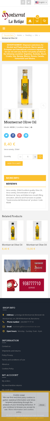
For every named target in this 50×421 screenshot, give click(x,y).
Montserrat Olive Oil (12, 244)
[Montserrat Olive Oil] (9, 114)
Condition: (20, 127)
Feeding (28, 35)
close (41, 405)
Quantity (7, 156)
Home (19, 35)
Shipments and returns (11, 351)
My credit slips (7, 390)
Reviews (11, 183)
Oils (36, 35)
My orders (6, 381)
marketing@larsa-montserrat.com (26, 326)
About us (5, 364)
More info (12, 178)
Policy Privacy (7, 355)
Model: (6, 127)
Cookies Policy (8, 368)
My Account (30, 19)
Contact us (6, 346)
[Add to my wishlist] (40, 156)
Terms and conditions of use (13, 359)
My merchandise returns (12, 385)
